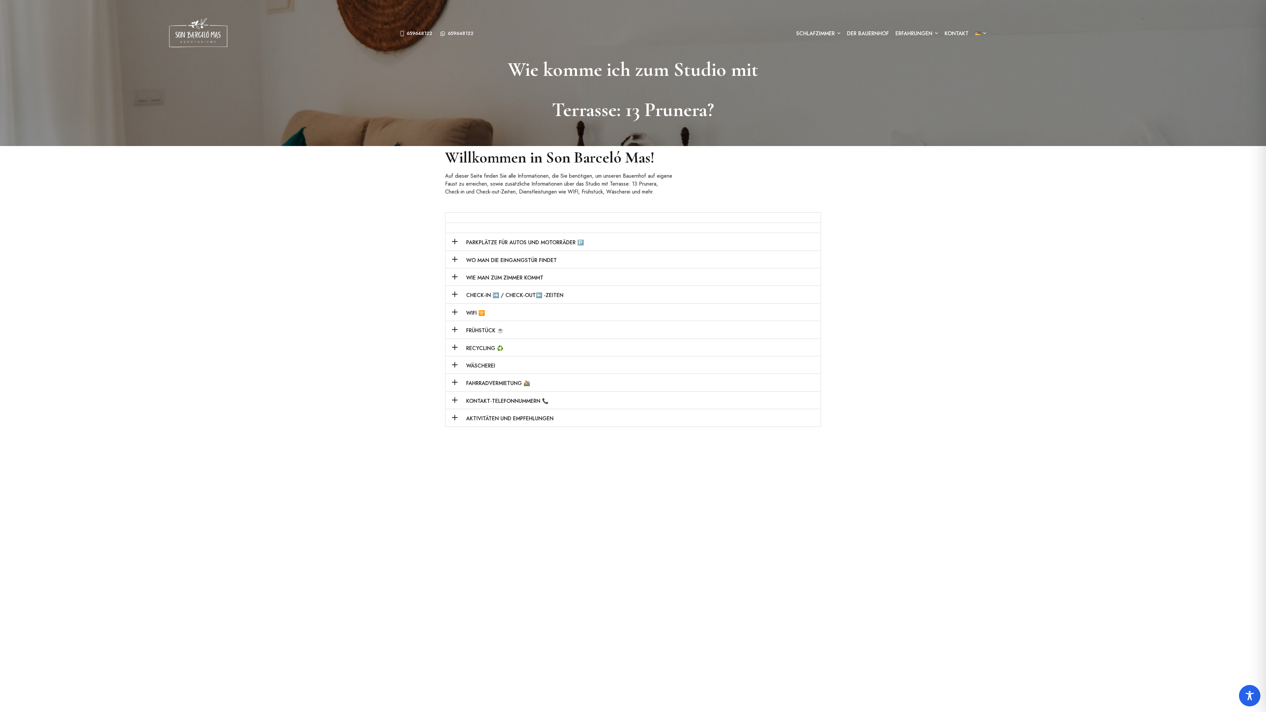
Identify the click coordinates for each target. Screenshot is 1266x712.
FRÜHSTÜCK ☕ (485, 330)
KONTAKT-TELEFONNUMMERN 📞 (507, 401)
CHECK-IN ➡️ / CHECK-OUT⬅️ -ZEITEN (514, 295)
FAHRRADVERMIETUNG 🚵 (498, 383)
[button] (633, 217)
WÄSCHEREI (480, 366)
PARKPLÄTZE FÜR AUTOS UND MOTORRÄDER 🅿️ (525, 242)
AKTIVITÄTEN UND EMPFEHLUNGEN (510, 418)
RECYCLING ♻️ (484, 348)
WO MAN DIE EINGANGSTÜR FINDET (511, 260)
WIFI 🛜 (475, 313)
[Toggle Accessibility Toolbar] (1249, 695)
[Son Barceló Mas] (198, 33)
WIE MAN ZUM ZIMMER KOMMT (504, 278)
